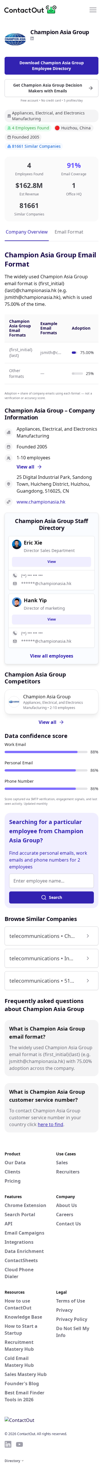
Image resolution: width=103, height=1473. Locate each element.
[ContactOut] (32, 9)
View (51, 561)
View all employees (51, 656)
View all (47, 722)
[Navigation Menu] (93, 9)
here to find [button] (50, 1124)
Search (55, 897)
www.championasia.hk (41, 502)
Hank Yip (35, 600)
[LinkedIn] (32, 38)
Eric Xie (33, 542)
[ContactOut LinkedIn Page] (8, 1444)
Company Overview (27, 232)
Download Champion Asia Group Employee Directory (51, 65)
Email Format (69, 232)
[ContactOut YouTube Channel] (19, 1444)
